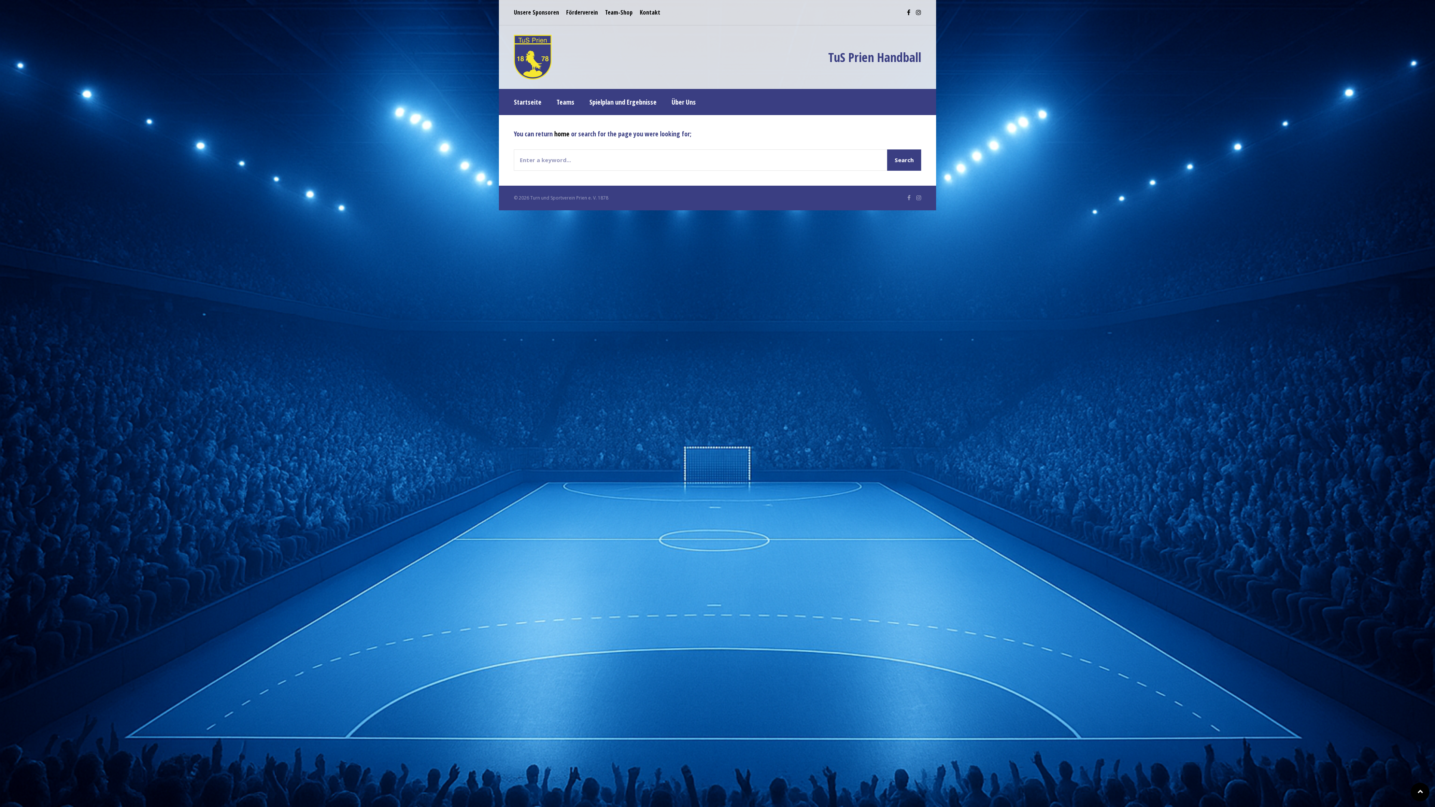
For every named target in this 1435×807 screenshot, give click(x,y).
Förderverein (582, 12)
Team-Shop (619, 12)
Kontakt (650, 12)
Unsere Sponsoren (536, 12)
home (562, 133)
